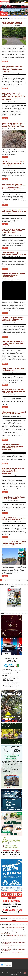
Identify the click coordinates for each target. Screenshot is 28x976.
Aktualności (10, 25)
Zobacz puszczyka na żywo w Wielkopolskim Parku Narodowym (14, 253)
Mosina (14, 25)
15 (23, 235)
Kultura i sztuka (10, 416)
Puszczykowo (18, 25)
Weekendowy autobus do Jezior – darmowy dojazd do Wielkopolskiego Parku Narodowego (13, 471)
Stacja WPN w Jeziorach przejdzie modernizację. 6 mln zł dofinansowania (13, 275)
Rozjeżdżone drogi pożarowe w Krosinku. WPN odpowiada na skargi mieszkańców (12, 319)
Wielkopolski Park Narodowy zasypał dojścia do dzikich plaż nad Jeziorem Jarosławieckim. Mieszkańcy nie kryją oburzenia (14, 186)
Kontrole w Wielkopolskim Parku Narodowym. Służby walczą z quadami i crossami (13, 230)
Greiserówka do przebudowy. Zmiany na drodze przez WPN (12, 23)
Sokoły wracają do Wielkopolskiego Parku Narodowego (14, 369)
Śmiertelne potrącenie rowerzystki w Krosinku (14, 927)
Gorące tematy (10, 235)
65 (23, 190)
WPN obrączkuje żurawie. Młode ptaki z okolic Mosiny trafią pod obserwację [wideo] (13, 163)
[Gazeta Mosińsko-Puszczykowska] (14, 1)
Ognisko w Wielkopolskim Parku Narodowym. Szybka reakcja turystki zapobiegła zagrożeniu (13, 124)
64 (23, 73)
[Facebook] (14, 971)
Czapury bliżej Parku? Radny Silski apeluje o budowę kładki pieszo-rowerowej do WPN (14, 543)
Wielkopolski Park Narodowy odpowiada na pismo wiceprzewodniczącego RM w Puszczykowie (12, 68)
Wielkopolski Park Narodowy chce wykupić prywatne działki (14, 518)
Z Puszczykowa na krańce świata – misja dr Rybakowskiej (14, 497)
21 (14, 128)
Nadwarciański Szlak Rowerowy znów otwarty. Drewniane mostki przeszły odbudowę (13, 391)
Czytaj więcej (4, 61)
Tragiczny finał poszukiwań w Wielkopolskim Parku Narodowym (14, 210)
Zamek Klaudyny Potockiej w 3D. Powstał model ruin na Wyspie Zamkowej (13, 343)
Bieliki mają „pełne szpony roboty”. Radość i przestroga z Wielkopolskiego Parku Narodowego (12, 447)
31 (23, 25)
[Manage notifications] (25, 973)
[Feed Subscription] (27, 18)
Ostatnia (18, 580)
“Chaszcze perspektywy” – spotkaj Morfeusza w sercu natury (14, 412)
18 (17, 546)
